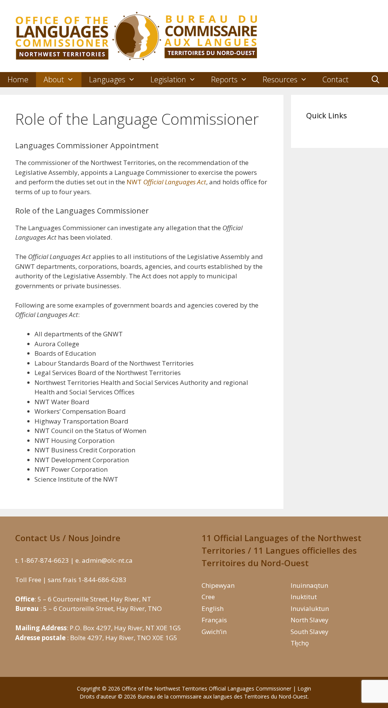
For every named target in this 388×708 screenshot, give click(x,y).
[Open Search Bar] (375, 79)
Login (304, 688)
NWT (166, 181)
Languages (107, 79)
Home (18, 79)
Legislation (168, 79)
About (54, 79)
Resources (280, 79)
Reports (224, 79)
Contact (335, 79)
